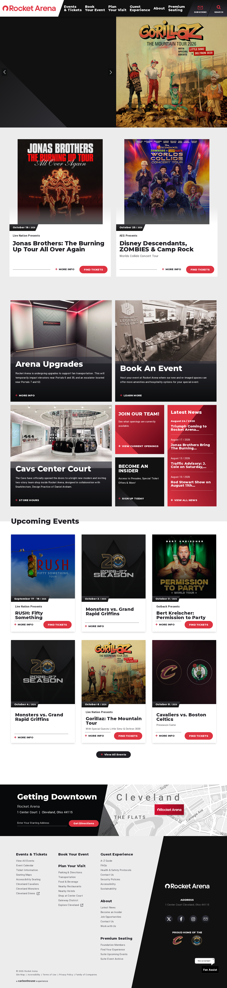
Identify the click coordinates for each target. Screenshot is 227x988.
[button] (4, 21)
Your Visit (117, 8)
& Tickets (73, 8)
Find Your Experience (113, 949)
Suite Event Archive (112, 959)
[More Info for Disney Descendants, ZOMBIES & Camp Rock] (166, 181)
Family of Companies (86, 974)
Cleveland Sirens (25, 893)
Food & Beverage (68, 882)
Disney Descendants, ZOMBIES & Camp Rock (156, 246)
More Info (67, 95)
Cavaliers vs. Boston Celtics (181, 717)
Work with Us (108, 926)
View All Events (115, 754)
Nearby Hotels (66, 891)
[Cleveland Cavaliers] (178, 940)
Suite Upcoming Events (114, 954)
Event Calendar (25, 865)
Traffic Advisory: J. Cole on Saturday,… (189, 465)
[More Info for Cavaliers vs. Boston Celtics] (184, 672)
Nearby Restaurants (69, 886)
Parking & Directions (70, 872)
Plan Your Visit (72, 866)
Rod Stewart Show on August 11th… (191, 483)
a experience (32, 981)
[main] (113, 401)
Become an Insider (111, 912)
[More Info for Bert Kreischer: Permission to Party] (184, 566)
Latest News (108, 907)
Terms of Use (49, 974)
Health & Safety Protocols (116, 870)
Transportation (67, 877)
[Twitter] (169, 919)
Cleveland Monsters (27, 889)
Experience (140, 8)
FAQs (104, 865)
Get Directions (83, 823)
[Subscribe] (205, 919)
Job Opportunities (111, 917)
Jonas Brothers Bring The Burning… (190, 446)
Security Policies (110, 879)
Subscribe (200, 12)
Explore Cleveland (68, 905)
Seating (176, 8)
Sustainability (108, 889)
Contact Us (107, 875)
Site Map (20, 974)
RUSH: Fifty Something (29, 615)
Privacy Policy (66, 974)
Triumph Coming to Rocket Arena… (189, 428)
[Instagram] (193, 919)
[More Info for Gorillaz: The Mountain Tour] (171, 72)
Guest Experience (117, 854)
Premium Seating (116, 938)
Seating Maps (24, 875)
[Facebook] (181, 919)
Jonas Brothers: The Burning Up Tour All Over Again (58, 246)
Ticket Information (27, 870)
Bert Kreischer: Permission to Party (181, 615)
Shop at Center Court (70, 896)
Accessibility (108, 884)
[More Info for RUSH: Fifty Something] (43, 566)
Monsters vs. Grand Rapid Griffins (110, 611)
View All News (185, 500)
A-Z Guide (106, 861)
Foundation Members (113, 945)
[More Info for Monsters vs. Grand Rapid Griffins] (114, 566)
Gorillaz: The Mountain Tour (56, 71)
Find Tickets (93, 94)
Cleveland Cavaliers (27, 884)
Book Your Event (73, 854)
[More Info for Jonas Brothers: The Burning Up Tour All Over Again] (60, 181)
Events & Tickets (31, 854)
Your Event (95, 8)
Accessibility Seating (28, 879)
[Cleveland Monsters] (197, 940)
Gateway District (68, 900)
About (106, 901)
